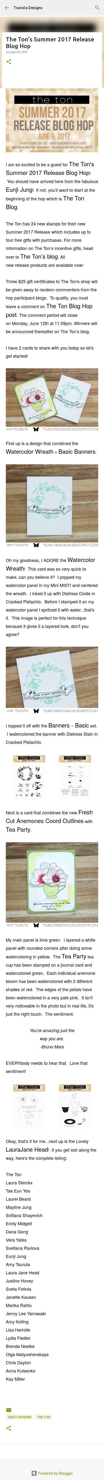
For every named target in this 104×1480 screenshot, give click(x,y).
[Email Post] (9, 1411)
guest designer (19, 1417)
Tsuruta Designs (28, 8)
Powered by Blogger (55, 1473)
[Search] (97, 7)
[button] (9, 62)
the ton (43, 1417)
